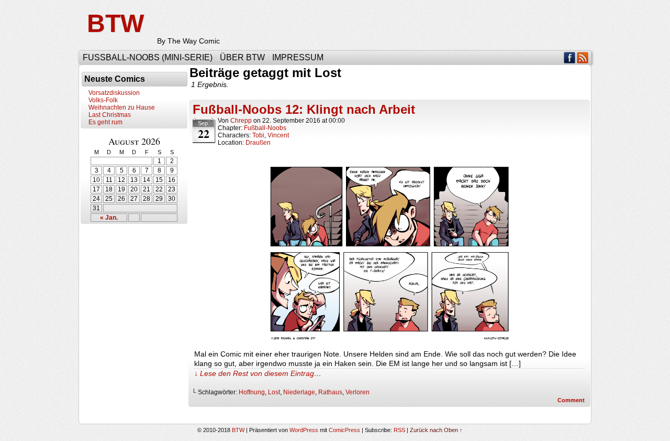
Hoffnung (252, 392)
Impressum (297, 57)
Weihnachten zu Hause (121, 107)
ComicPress (344, 430)
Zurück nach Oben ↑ (436, 430)
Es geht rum (105, 122)
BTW (115, 23)
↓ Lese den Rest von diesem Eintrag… (257, 373)
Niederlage (299, 392)
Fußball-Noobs (265, 128)
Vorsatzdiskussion (114, 92)
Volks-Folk (103, 100)
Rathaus (330, 392)
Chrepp (241, 120)
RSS (582, 57)
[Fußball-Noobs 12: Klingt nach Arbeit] (389, 339)
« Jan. (109, 217)
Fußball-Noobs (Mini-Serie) (148, 57)
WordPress (303, 430)
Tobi (258, 135)
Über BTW (242, 57)
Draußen (258, 142)
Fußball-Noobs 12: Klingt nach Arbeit (304, 109)
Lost (274, 392)
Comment (571, 400)
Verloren (357, 392)
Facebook (569, 57)
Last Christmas (109, 115)
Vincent (278, 135)
